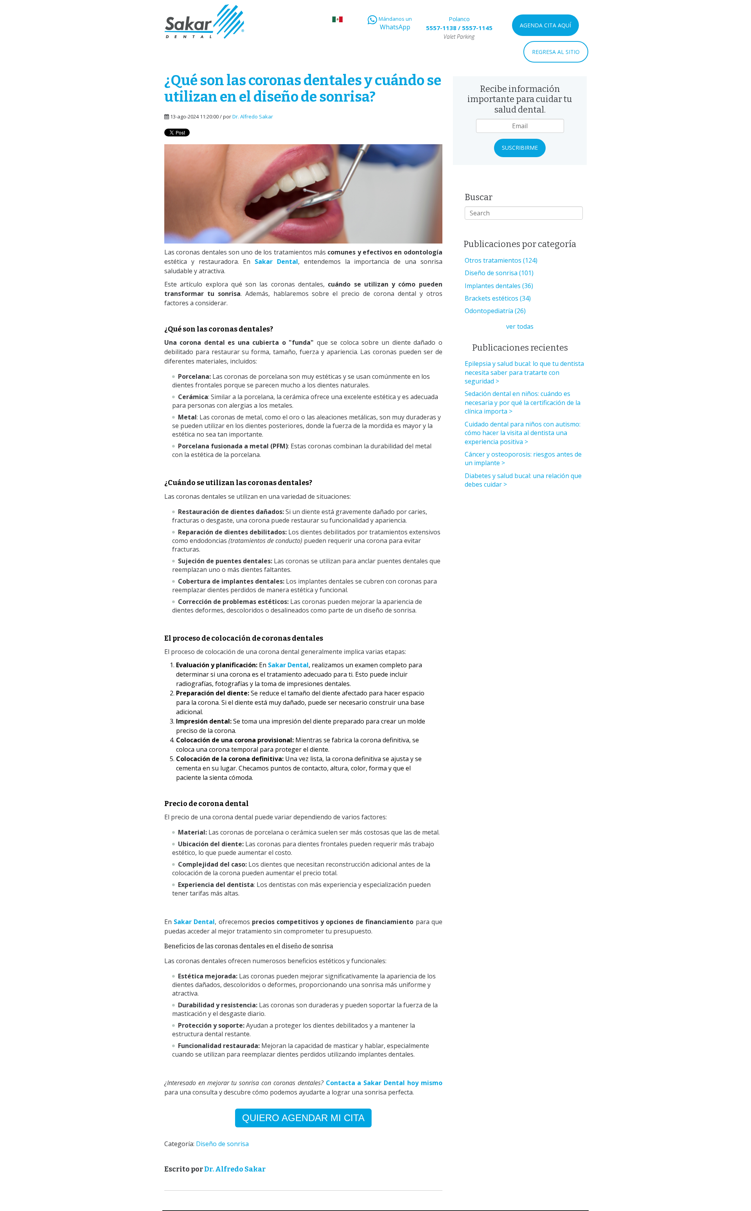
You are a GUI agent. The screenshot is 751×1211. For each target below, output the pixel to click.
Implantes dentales (499, 285)
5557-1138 (441, 28)
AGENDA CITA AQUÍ (545, 25)
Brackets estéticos (498, 298)
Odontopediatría (495, 310)
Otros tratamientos (501, 260)
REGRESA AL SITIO (556, 52)
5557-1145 (477, 28)
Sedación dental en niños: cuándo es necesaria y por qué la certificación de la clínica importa (522, 402)
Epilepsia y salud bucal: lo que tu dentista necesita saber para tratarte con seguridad (524, 372)
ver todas (520, 326)
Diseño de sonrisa (222, 1143)
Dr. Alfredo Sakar (252, 116)
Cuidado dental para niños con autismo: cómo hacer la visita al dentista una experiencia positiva (522, 433)
